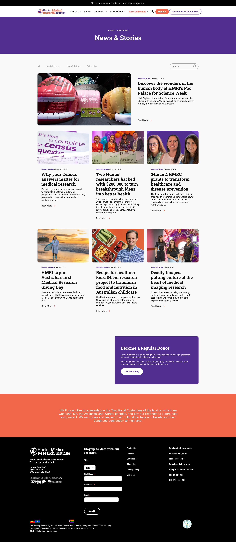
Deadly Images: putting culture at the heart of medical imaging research (172, 280)
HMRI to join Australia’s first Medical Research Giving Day (59, 280)
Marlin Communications (46, 531)
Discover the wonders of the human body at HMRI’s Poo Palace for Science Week (165, 88)
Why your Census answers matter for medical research (60, 179)
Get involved (116, 11)
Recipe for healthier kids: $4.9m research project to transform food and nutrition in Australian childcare (116, 282)
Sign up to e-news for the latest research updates (114, 3)
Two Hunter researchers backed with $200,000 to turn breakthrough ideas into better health (117, 184)
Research (99, 11)
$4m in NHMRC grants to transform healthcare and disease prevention (170, 181)
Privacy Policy (81, 526)
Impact (87, 11)
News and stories (137, 11)
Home (112, 31)
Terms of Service (98, 526)
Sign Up (92, 511)
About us (73, 11)
